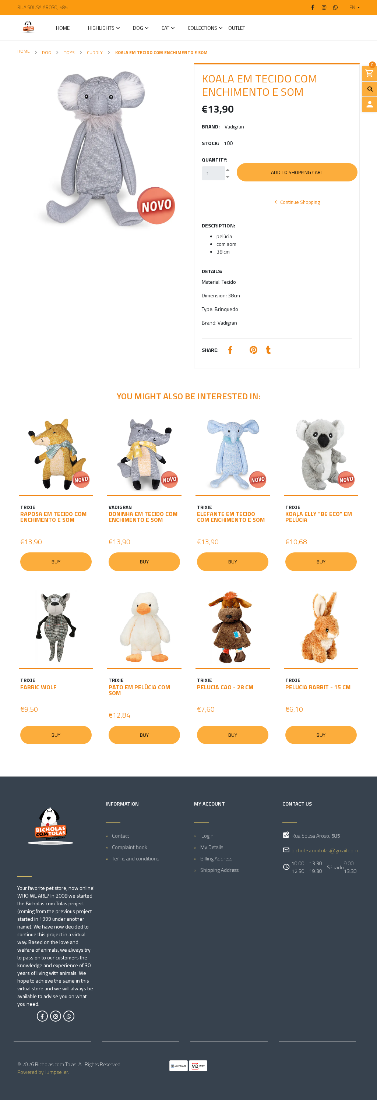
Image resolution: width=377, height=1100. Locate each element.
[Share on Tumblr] (268, 351)
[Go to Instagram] (324, 7)
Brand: (211, 126)
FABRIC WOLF (38, 687)
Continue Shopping (299, 202)
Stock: (210, 143)
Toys (69, 52)
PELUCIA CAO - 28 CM (225, 687)
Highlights (101, 28)
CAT (165, 28)
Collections (202, 28)
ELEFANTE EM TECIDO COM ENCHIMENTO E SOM (231, 516)
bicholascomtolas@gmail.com (325, 850)
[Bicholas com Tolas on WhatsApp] (68, 1016)
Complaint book (129, 847)
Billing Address (216, 858)
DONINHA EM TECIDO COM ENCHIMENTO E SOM (143, 516)
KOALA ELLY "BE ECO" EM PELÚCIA (318, 516)
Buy (56, 561)
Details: (212, 271)
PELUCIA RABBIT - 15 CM (317, 687)
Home (63, 28)
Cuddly (95, 52)
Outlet (236, 28)
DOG (138, 28)
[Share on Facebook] (230, 351)
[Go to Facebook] (313, 7)
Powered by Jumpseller (42, 1072)
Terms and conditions (135, 858)
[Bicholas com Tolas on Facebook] (42, 1016)
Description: (218, 225)
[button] (351, 7)
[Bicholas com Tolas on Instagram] (55, 1016)
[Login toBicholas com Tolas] (369, 104)
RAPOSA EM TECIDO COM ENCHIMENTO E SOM (53, 516)
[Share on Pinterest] (253, 351)
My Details (211, 847)
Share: (210, 350)
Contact (120, 835)
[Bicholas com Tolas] (28, 27)
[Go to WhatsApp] (335, 7)
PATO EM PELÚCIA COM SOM (139, 690)
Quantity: (215, 159)
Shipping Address (219, 870)
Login (207, 835)
